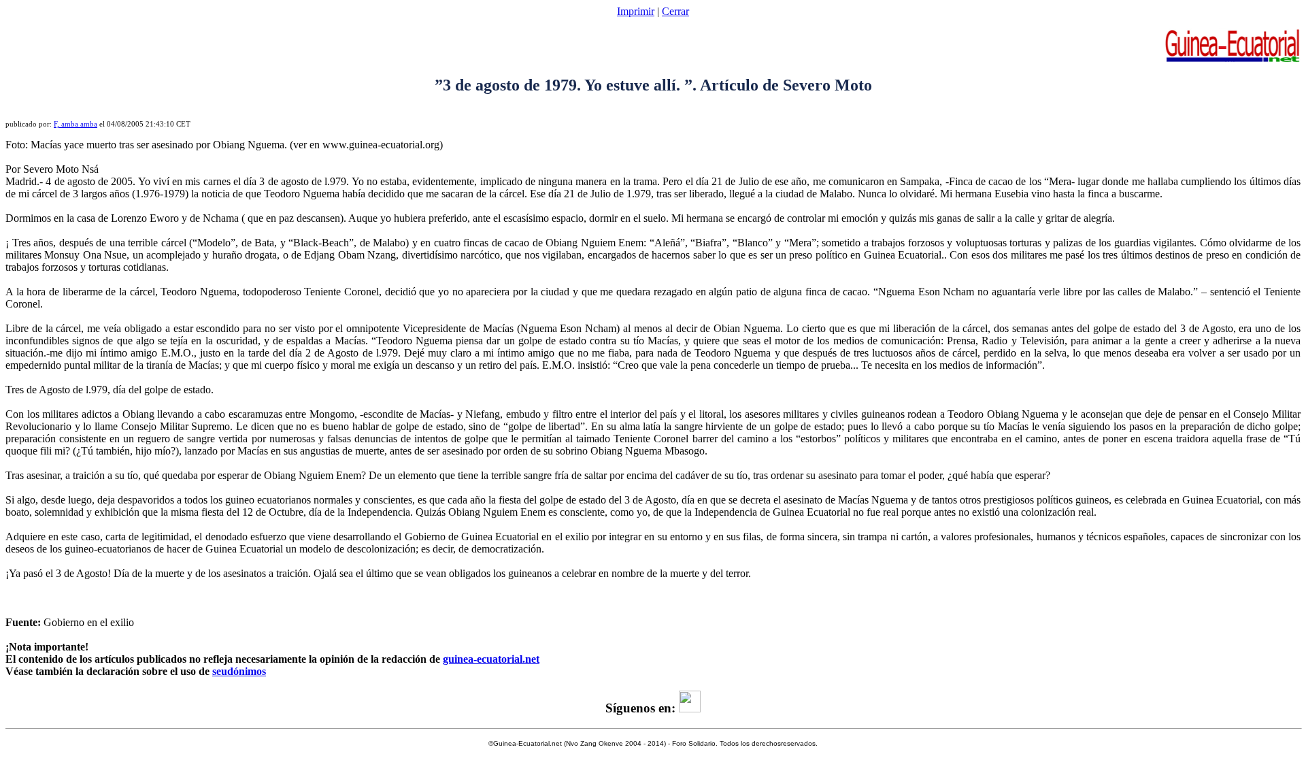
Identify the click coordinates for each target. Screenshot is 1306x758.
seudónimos (239, 671)
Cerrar (675, 11)
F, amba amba (75, 124)
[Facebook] (690, 708)
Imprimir (635, 11)
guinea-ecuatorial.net (491, 659)
